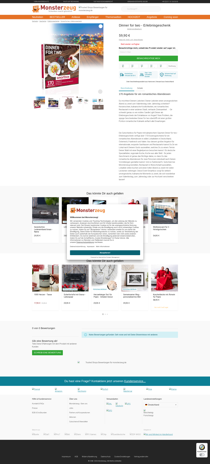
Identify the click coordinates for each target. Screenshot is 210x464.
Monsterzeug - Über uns (78, 404)
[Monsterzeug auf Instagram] (90, 448)
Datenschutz (105, 457)
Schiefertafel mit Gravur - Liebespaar (75, 295)
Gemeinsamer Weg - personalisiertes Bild (131, 295)
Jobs (71, 408)
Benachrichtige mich (148, 58)
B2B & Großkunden (39, 413)
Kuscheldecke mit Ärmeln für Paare (164, 295)
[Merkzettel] (166, 9)
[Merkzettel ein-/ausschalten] (100, 91)
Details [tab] (140, 88)
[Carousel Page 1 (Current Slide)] (103, 314)
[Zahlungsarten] (105, 390)
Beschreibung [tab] (126, 88)
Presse (34, 408)
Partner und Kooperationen (79, 413)
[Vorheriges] (34, 59)
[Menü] (206, 444)
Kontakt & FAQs (38, 404)
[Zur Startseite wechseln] (54, 9)
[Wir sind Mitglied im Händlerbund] (158, 434)
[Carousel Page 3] (107, 314)
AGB (76, 457)
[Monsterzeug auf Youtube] (119, 448)
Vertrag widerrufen (141, 457)
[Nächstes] (100, 59)
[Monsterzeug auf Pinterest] (110, 448)
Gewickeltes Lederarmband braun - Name (43, 229)
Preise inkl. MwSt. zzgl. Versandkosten (131, 40)
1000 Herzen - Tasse (43, 294)
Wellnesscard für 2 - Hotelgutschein (161, 228)
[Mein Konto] (173, 9)
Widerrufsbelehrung (89, 457)
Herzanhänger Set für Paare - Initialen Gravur (103, 295)
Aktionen (72, 417)
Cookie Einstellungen (122, 457)
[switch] (202, 454)
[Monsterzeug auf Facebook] (100, 448)
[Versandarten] (123, 409)
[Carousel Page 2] (105, 314)
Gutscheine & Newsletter (78, 422)
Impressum (66, 457)
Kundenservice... (135, 381)
